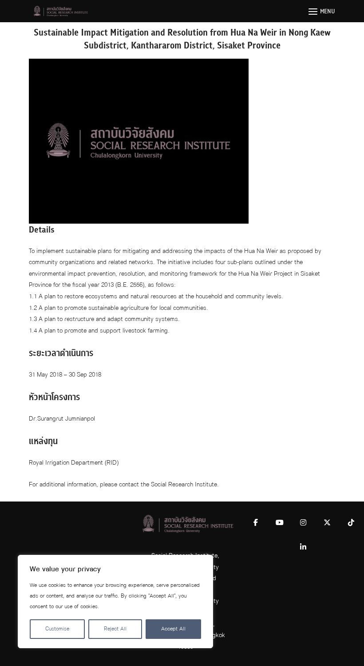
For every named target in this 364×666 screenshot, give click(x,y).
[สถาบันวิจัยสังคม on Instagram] (303, 522)
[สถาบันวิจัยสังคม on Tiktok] (351, 522)
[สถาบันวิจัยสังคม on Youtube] (279, 522)
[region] (115, 601)
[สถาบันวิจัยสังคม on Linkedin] (303, 547)
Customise (57, 629)
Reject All (115, 629)
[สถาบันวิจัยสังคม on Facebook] (255, 522)
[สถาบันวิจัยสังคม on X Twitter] (327, 522)
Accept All (173, 629)
